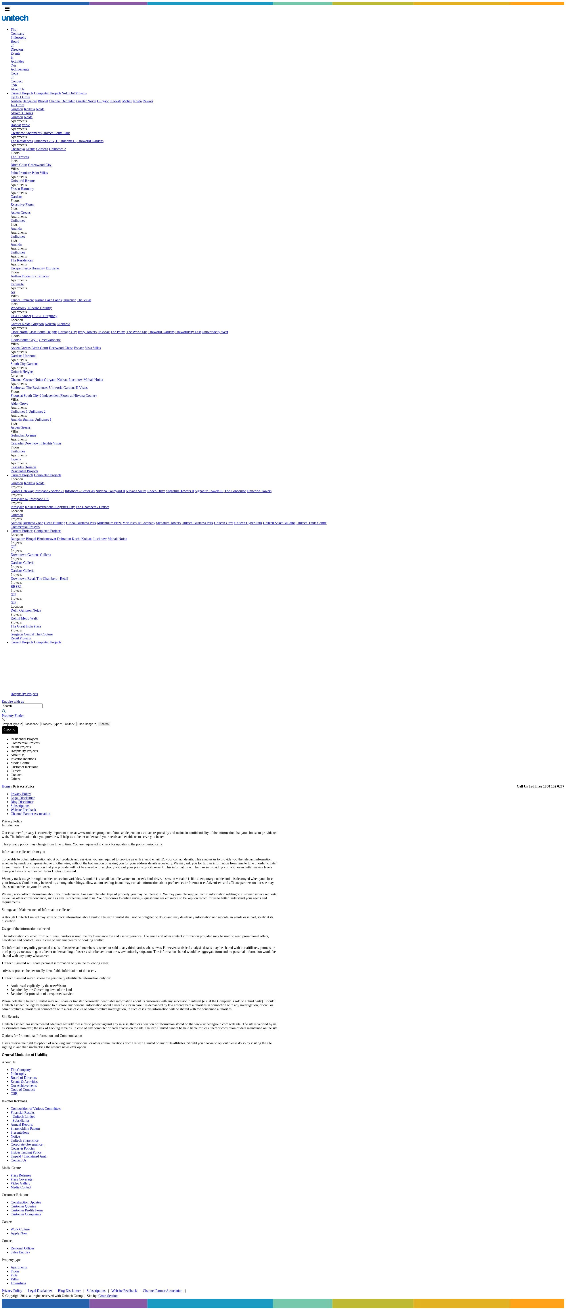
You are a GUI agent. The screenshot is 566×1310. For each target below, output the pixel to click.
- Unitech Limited (23, 1116)
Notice (15, 1136)
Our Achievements (24, 1085)
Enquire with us (13, 701)
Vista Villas (93, 348)
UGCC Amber (21, 316)
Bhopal (43, 101)
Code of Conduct (23, 1089)
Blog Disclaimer (22, 802)
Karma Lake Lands (48, 300)
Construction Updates (26, 1202)
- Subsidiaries (20, 1120)
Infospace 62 (20, 499)
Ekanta (30, 149)
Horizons (29, 356)
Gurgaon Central (22, 634)
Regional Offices (22, 1248)
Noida (137, 101)
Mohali (127, 101)
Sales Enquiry (20, 1252)
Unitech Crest (223, 523)
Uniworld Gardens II (63, 387)
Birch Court (19, 165)
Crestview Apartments (26, 133)
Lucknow (63, 324)
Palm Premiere (21, 173)
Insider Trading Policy (26, 1152)
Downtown (32, 443)
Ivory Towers (87, 332)
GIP (13, 547)
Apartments (19, 1267)
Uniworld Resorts (23, 181)
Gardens (42, 149)
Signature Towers (168, 523)
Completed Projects (47, 93)
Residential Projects (24, 471)
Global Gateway (22, 491)
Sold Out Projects (74, 93)
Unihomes (18, 220)
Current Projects (22, 93)
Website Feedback (23, 810)
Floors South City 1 (24, 340)
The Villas (84, 300)
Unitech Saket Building (279, 523)
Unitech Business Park (197, 523)
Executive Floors (22, 204)
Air (13, 292)
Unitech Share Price (24, 1140)
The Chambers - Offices (92, 507)
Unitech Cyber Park (248, 523)
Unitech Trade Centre (311, 523)
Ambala (16, 101)
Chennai (55, 101)
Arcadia (16, 523)
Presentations (20, 1132)
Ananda (16, 228)
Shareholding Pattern (25, 1128)
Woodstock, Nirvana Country (31, 308)
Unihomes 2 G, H (46, 141)
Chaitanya (18, 149)
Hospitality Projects (24, 694)
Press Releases (21, 1175)
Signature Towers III (209, 491)
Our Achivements (20, 67)
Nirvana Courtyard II (110, 491)
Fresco (15, 189)
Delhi (14, 610)
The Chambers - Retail (52, 578)
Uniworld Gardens (90, 141)
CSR (14, 85)
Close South (37, 332)
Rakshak (104, 332)
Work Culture (20, 1229)
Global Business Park (81, 523)
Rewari (148, 101)
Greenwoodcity (50, 340)
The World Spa (136, 332)
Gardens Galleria (39, 555)
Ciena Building (54, 523)
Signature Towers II (180, 491)
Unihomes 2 (57, 149)
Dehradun (68, 101)
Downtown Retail (23, 578)
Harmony (27, 189)
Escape (16, 268)
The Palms (118, 332)
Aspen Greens (21, 212)
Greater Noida (86, 101)
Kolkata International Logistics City (50, 507)
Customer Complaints (26, 1214)
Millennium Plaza (109, 523)
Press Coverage (21, 1179)
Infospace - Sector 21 (49, 491)
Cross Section (108, 1296)
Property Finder (13, 715)
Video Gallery (20, 1183)
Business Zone (33, 523)
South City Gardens (24, 364)
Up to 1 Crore (20, 97)
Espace (79, 348)
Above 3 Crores (22, 113)
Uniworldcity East (188, 332)
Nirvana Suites (136, 491)
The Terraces (20, 157)
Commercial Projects (25, 527)
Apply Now (19, 1233)
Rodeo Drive (156, 491)
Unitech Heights (22, 372)
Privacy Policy (21, 794)
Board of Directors (24, 1077)
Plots (14, 1275)
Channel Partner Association (30, 814)
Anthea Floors (21, 276)
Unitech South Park (56, 133)
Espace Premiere (22, 300)
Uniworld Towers (259, 491)
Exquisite (52, 268)
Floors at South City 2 (26, 395)
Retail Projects (21, 638)
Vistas (83, 387)
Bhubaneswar (46, 539)
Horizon (30, 467)
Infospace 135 (39, 499)
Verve (26, 125)
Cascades (17, 443)
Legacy (16, 459)
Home (6, 786)
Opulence (69, 300)
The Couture (44, 634)
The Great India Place (26, 626)
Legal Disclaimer (22, 798)
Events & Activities (24, 1081)
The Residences (22, 141)
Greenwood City (40, 165)
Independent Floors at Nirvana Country (69, 395)
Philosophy (18, 37)
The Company (17, 31)
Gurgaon (103, 101)
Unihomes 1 (19, 411)
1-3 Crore (17, 105)
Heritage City (67, 332)
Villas (15, 1279)
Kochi (76, 539)
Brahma (28, 419)
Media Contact (21, 1187)
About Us (17, 89)
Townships (18, 1283)
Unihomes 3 (67, 141)
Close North (19, 332)
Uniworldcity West (215, 332)
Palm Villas (40, 173)
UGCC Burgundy (44, 316)
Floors (15, 1271)
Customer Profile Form (27, 1210)
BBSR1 (16, 586)
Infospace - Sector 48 (80, 491)
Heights (51, 332)
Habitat (16, 125)
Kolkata (115, 101)
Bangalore (30, 101)
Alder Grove (19, 403)
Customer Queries (23, 1206)
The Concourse (235, 491)
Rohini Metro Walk (24, 618)
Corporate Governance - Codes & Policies (27, 1146)
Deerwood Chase (61, 348)
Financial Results (22, 1112)
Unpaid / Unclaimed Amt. (29, 1156)
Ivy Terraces (40, 276)
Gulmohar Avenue (23, 435)
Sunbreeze (18, 387)
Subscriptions (20, 806)
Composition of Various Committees (36, 1108)
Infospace (17, 507)
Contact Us (18, 1160)
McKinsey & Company (138, 523)
